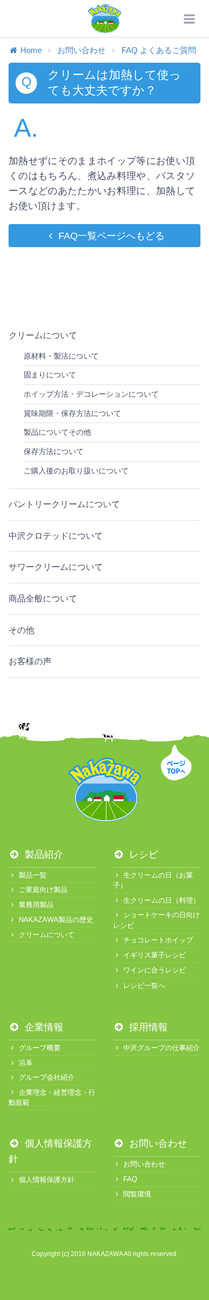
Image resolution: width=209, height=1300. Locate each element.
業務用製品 (36, 905)
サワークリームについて (56, 566)
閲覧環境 (137, 1194)
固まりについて (50, 374)
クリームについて (43, 335)
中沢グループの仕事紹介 (161, 1048)
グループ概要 (40, 1048)
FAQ (130, 1179)
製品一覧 (33, 875)
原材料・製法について (61, 356)
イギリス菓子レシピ (154, 955)
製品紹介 (42, 854)
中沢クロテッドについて (56, 535)
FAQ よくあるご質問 (159, 50)
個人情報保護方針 (46, 1180)
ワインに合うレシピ (154, 970)
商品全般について (43, 598)
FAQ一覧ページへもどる (111, 236)
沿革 (26, 1063)
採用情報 (147, 1027)
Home (31, 50)
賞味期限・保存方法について (72, 413)
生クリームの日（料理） (161, 900)
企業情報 (42, 1027)
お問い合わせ (81, 50)
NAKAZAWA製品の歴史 (56, 920)
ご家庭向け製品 (43, 890)
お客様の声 (30, 661)
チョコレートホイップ (158, 940)
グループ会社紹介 (46, 1077)
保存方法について (54, 451)
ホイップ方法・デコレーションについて (91, 394)
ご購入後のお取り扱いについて (76, 470)
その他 (21, 630)
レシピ (142, 854)
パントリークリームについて (64, 504)
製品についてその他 (57, 432)
